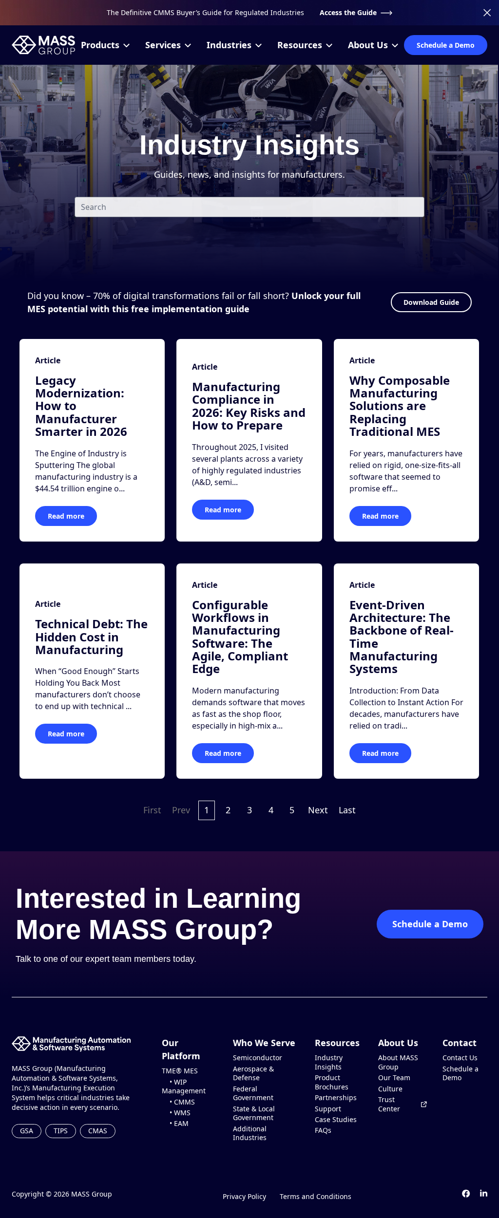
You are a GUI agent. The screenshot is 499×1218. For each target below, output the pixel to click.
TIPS (61, 1130)
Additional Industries (250, 1133)
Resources (299, 45)
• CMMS (178, 1102)
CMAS (97, 1130)
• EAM (175, 1123)
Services (163, 45)
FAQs (323, 1130)
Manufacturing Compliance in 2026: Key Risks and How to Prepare (249, 405)
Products (100, 45)
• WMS (176, 1112)
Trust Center (389, 1104)
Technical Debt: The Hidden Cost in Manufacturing (91, 636)
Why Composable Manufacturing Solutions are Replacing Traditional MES (399, 406)
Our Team (394, 1077)
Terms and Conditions (315, 1196)
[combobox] (249, 207)
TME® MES (180, 1071)
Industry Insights (329, 1062)
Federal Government (253, 1094)
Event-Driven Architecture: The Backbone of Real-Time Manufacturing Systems (401, 637)
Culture (390, 1089)
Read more (66, 516)
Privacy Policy (244, 1196)
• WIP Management (184, 1087)
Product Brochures (331, 1082)
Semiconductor (257, 1057)
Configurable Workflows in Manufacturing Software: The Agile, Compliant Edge (240, 637)
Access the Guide (348, 12)
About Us (368, 45)
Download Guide (431, 302)
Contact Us (460, 1057)
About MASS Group (398, 1062)
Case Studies (336, 1119)
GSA (26, 1130)
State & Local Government (254, 1114)
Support (328, 1109)
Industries (229, 45)
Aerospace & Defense (253, 1074)
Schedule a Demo (446, 45)
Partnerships (336, 1097)
